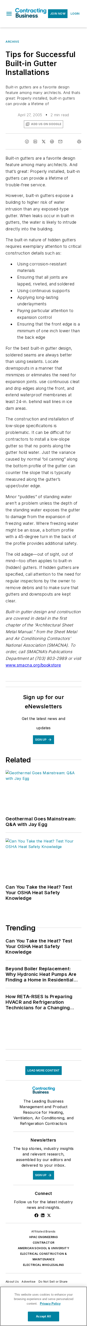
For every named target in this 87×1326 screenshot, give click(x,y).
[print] (79, 141)
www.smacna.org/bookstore (33, 665)
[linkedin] (35, 141)
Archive (12, 41)
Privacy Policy (50, 1303)
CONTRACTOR (44, 1242)
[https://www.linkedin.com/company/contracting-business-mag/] (42, 1215)
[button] (9, 13)
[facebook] (27, 141)
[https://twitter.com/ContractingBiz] (49, 1215)
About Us (12, 1281)
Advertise (29, 1281)
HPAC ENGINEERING (43, 1237)
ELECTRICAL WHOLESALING (43, 1265)
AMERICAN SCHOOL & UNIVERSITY (43, 1248)
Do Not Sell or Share (53, 1281)
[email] (60, 141)
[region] (43, 1306)
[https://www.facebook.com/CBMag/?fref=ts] (36, 1215)
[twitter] (43, 141)
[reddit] (52, 141)
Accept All (43, 1316)
